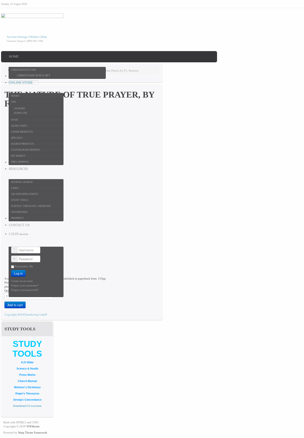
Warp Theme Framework (32, 432)
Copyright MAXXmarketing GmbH (25, 314)
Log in (18, 273)
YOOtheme (33, 426)
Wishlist (34, 36)
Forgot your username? (25, 285)
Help (44, 36)
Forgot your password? (25, 290)
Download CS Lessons (27, 406)
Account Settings (17, 36)
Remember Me (24, 266)
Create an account (22, 281)
